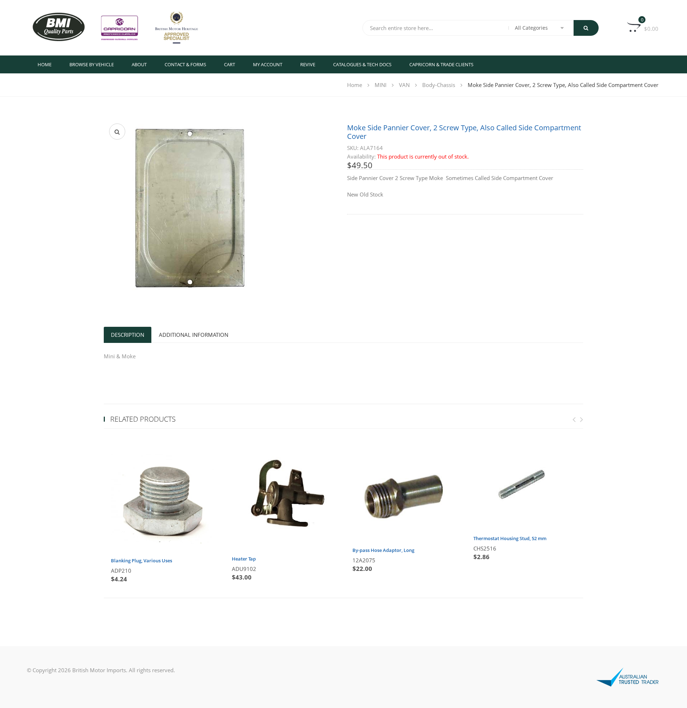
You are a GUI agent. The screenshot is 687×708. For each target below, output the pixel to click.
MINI (380, 84)
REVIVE (307, 64)
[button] (117, 131)
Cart (229, 64)
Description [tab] (127, 334)
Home (45, 64)
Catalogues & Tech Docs (362, 64)
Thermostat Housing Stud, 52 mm (509, 538)
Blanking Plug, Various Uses (141, 560)
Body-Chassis (438, 84)
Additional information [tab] (193, 334)
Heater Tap (244, 559)
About (139, 64)
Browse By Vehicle (91, 64)
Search (586, 28)
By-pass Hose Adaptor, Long (383, 550)
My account (267, 64)
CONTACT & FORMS (185, 64)
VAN (404, 84)
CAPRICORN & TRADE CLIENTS (441, 64)
